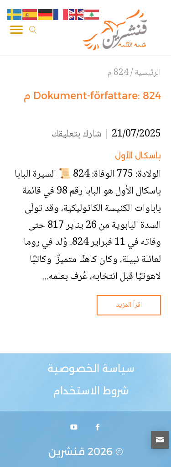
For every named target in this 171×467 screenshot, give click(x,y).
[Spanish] (30, 15)
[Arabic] (92, 15)
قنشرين (66, 452)
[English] (76, 15)
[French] (61, 15)
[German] (45, 15)
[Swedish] (14, 15)
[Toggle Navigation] (16, 31)
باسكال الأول (138, 156)
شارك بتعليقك (77, 134)
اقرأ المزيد (129, 305)
